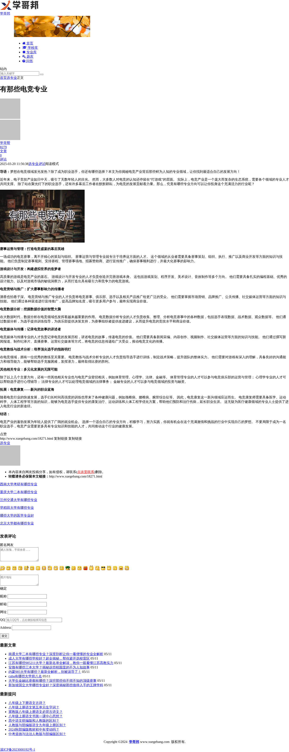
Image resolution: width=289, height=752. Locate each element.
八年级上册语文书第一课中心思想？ (35, 716)
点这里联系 (85, 472)
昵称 (3, 596)
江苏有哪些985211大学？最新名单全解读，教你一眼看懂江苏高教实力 (60, 663)
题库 (29, 56)
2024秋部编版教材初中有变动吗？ (33, 729)
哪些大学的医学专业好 (17, 515)
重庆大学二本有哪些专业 (18, 492)
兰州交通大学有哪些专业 (18, 500)
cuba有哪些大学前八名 (25, 676)
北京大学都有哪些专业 (17, 523)
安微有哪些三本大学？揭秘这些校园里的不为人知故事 (49, 667)
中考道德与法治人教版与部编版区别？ (37, 734)
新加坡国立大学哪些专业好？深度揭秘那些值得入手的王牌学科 (55, 685)
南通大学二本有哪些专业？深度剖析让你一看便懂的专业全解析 (55, 654)
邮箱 (3, 604)
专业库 (31, 52)
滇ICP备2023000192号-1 (17, 749)
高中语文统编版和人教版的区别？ (33, 720)
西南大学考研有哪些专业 (18, 484)
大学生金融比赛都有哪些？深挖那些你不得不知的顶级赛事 (52, 680)
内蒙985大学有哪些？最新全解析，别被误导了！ (44, 672)
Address (6, 627)
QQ (2, 620)
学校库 (32, 47)
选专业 (12, 78)
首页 (29, 43)
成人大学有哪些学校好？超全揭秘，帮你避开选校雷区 (49, 658)
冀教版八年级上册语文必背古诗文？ (35, 712)
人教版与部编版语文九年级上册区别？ (37, 725)
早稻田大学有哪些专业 (17, 507)
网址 (3, 612)
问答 (29, 61)
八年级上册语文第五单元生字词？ (33, 707)
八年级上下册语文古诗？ (27, 703)
